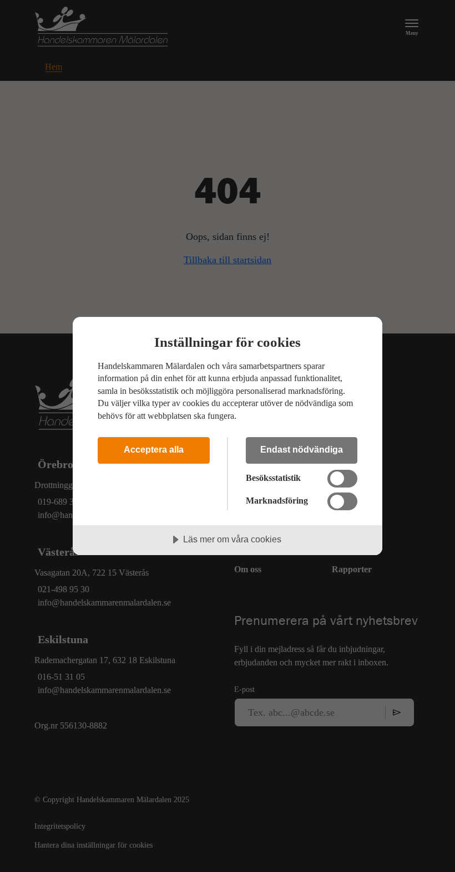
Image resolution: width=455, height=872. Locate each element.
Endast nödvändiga (301, 449)
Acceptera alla (154, 449)
